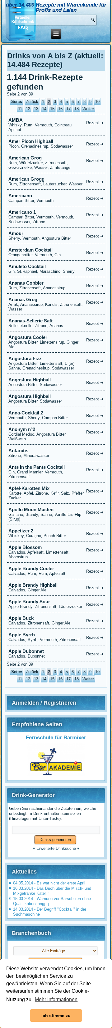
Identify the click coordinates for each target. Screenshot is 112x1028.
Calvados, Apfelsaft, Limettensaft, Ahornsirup (56, 552)
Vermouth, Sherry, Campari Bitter (56, 415)
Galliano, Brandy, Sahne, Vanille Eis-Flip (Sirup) (56, 514)
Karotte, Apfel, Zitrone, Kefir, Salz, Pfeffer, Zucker (56, 493)
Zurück (32, 101)
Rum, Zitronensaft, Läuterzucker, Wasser (56, 181)
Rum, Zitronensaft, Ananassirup (56, 285)
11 (20, 108)
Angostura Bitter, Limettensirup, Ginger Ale (56, 342)
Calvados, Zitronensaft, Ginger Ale (56, 620)
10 (97, 101)
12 (28, 108)
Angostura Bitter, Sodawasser (56, 382)
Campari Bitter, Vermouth (56, 198)
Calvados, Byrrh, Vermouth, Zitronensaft (56, 637)
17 (68, 108)
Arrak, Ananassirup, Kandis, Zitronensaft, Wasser (56, 304)
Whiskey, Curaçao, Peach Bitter (56, 533)
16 (60, 108)
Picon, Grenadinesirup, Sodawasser (56, 144)
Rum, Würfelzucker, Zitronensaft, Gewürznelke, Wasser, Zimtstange (56, 162)
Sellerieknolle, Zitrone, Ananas (56, 323)
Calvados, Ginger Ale (56, 587)
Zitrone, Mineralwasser (56, 453)
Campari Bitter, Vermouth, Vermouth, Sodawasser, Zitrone (56, 216)
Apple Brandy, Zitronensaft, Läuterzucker (56, 604)
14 (44, 108)
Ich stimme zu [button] (56, 1015)
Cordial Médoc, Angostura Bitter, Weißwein (56, 434)
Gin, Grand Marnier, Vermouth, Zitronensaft (56, 471)
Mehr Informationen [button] (56, 999)
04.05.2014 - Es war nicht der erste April (49, 883)
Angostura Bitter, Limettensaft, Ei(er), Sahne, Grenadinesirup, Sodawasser (56, 363)
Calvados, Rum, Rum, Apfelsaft (56, 571)
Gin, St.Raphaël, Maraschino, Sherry (56, 269)
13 (36, 108)
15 (52, 108)
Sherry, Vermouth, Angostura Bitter (56, 236)
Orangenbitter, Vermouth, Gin (56, 252)
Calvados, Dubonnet (56, 653)
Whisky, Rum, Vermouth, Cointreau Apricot (56, 124)
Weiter (88, 108)
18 (76, 108)
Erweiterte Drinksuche (56, 848)
